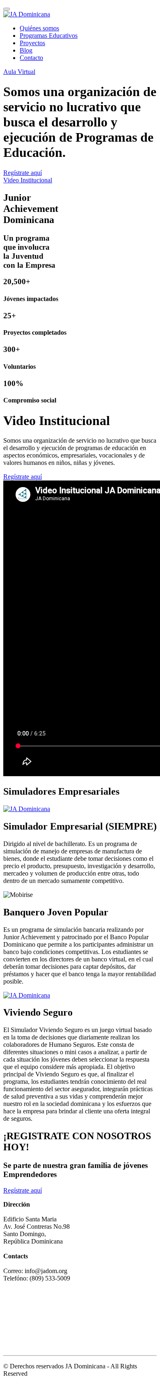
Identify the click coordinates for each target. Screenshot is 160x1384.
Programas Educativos (49, 35)
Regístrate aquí (22, 172)
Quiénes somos (39, 28)
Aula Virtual (19, 71)
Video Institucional (27, 180)
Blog (26, 50)
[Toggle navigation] (6, 9)
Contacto (31, 57)
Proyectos (32, 42)
